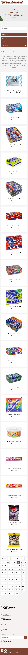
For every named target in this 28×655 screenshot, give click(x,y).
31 (5, 572)
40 (12, 576)
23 (2, 569)
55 (16, 583)
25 (9, 569)
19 (12, 565)
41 (16, 576)
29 (23, 569)
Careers (5, 629)
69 (16, 590)
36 (23, 572)
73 (5, 593)
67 (9, 590)
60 (9, 586)
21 (19, 565)
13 (18, 562)
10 (8, 562)
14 (21, 562)
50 (23, 579)
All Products (5, 34)
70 (19, 590)
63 (19, 586)
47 (12, 579)
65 (2, 590)
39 (9, 576)
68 (12, 590)
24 (5, 569)
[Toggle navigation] (25, 2)
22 (23, 565)
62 (16, 586)
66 (5, 590)
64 (23, 586)
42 (19, 576)
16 (2, 565)
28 (19, 569)
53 (9, 583)
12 (15, 562)
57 (23, 583)
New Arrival (5, 45)
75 (12, 593)
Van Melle (14, 120)
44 (2, 579)
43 (23, 576)
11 (11, 562)
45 (5, 579)
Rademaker (14, 551)
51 (2, 583)
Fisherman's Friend (14, 93)
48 (16, 579)
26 (12, 569)
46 (9, 579)
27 (16, 569)
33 (12, 572)
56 (19, 583)
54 (12, 583)
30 (2, 572)
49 (19, 579)
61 (12, 586)
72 (2, 593)
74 (9, 593)
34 (16, 572)
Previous (4, 558)
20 (16, 565)
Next (17, 593)
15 (25, 562)
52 (5, 583)
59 (5, 586)
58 (2, 586)
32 (9, 572)
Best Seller (4, 42)
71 (23, 590)
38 (5, 576)
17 (5, 565)
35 (19, 572)
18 (9, 565)
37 (2, 576)
